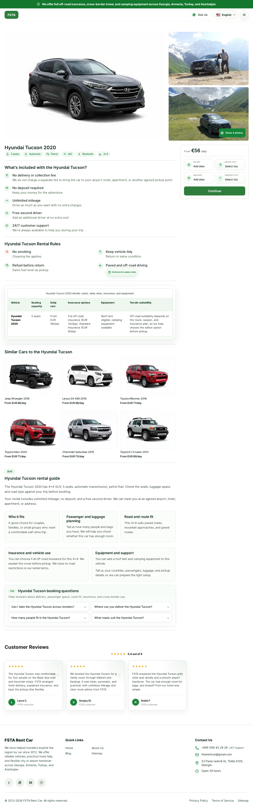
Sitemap (97, 753)
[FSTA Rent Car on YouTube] (30, 782)
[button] (244, 14)
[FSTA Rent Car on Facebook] (9, 782)
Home (69, 748)
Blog (68, 753)
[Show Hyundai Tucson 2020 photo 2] (209, 58)
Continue (214, 191)
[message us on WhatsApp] (19, 782)
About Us (98, 748)
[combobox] (230, 164)
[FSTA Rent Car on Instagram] (41, 782)
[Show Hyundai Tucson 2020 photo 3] (209, 114)
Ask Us (203, 14)
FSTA (11, 15)
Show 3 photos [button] (234, 132)
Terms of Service (223, 800)
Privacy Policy (198, 800)
